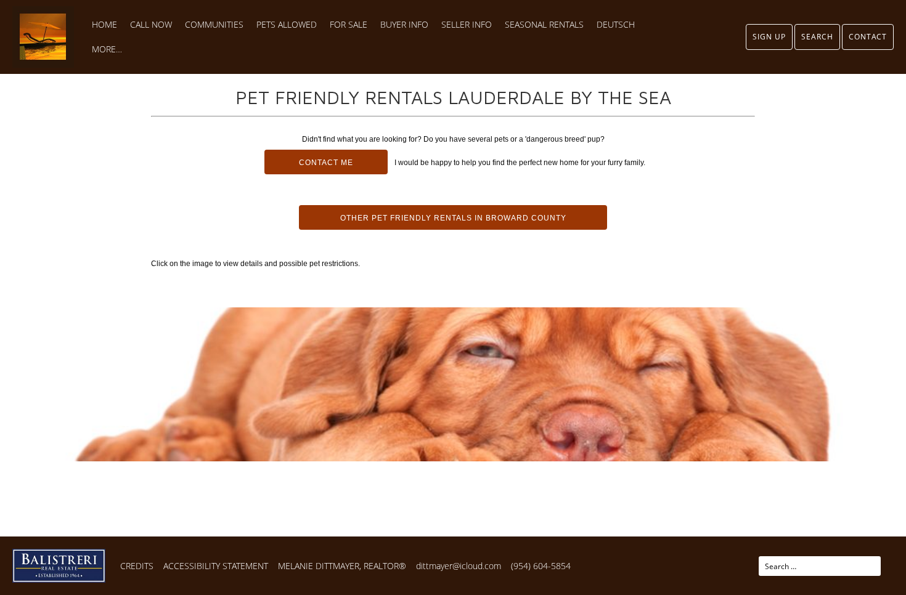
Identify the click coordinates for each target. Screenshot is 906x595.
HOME (104, 24)
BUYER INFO (404, 24)
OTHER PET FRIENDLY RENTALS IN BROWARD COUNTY (453, 218)
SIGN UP (769, 36)
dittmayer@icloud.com (458, 566)
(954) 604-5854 (541, 566)
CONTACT (868, 36)
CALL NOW (151, 24)
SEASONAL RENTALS (544, 24)
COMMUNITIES (214, 24)
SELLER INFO (466, 24)
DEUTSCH (616, 24)
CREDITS (136, 566)
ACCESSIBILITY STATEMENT (215, 566)
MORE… (107, 49)
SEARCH (817, 36)
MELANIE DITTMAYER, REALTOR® (342, 566)
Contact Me (326, 162)
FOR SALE (348, 24)
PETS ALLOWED (286, 24)
